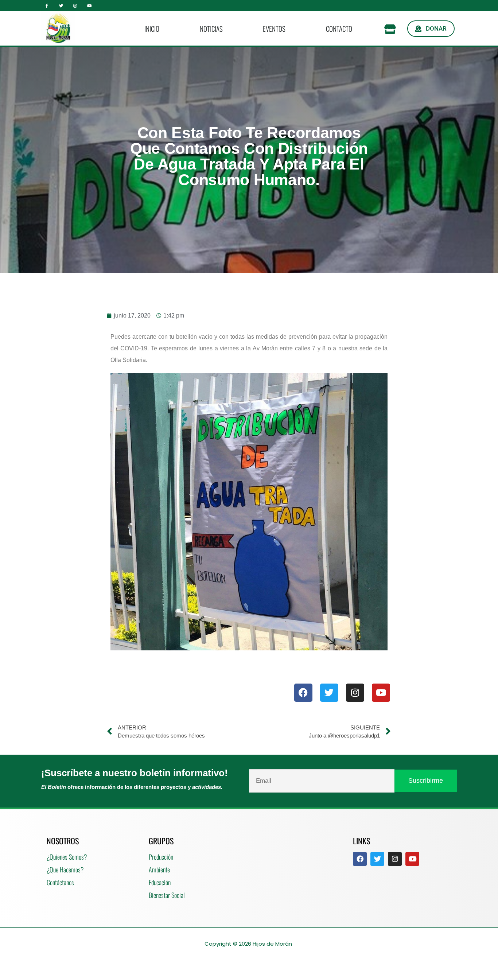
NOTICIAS (211, 28)
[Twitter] (61, 5)
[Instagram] (75, 5)
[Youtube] (89, 5)
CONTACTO (339, 28)
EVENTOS (274, 28)
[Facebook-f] (46, 5)
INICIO (151, 28)
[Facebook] (303, 693)
